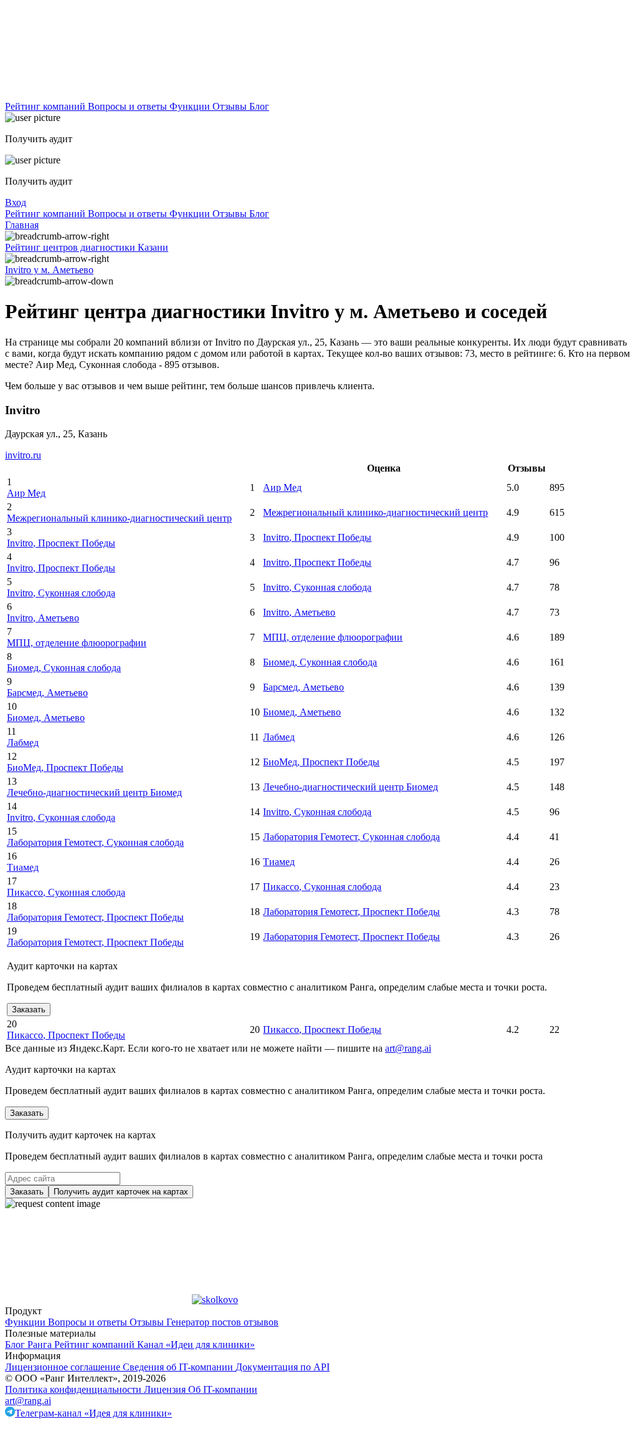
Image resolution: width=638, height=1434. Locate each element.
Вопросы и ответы (128, 106)
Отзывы (230, 106)
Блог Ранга (29, 1344)
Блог (259, 106)
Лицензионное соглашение (64, 1367)
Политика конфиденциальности (74, 1389)
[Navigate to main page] (98, 95)
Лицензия (166, 1389)
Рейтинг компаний (46, 106)
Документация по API (283, 1367)
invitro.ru (23, 455)
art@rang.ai (28, 1400)
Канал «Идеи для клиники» (196, 1344)
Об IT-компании (222, 1389)
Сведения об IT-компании (179, 1367)
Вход (15, 202)
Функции (190, 106)
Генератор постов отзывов (222, 1322)
